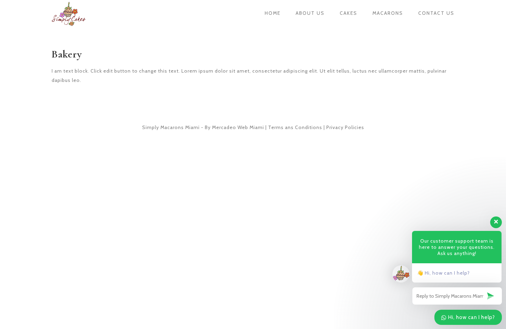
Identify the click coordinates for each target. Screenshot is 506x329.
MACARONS (387, 13)
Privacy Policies (345, 127)
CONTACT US (436, 13)
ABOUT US (310, 13)
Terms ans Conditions (295, 127)
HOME (273, 13)
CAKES (348, 13)
